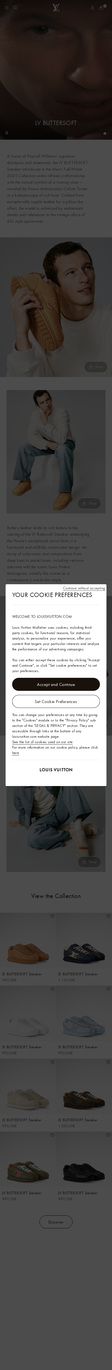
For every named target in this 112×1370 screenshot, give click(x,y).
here (15, 752)
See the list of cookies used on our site (42, 741)
